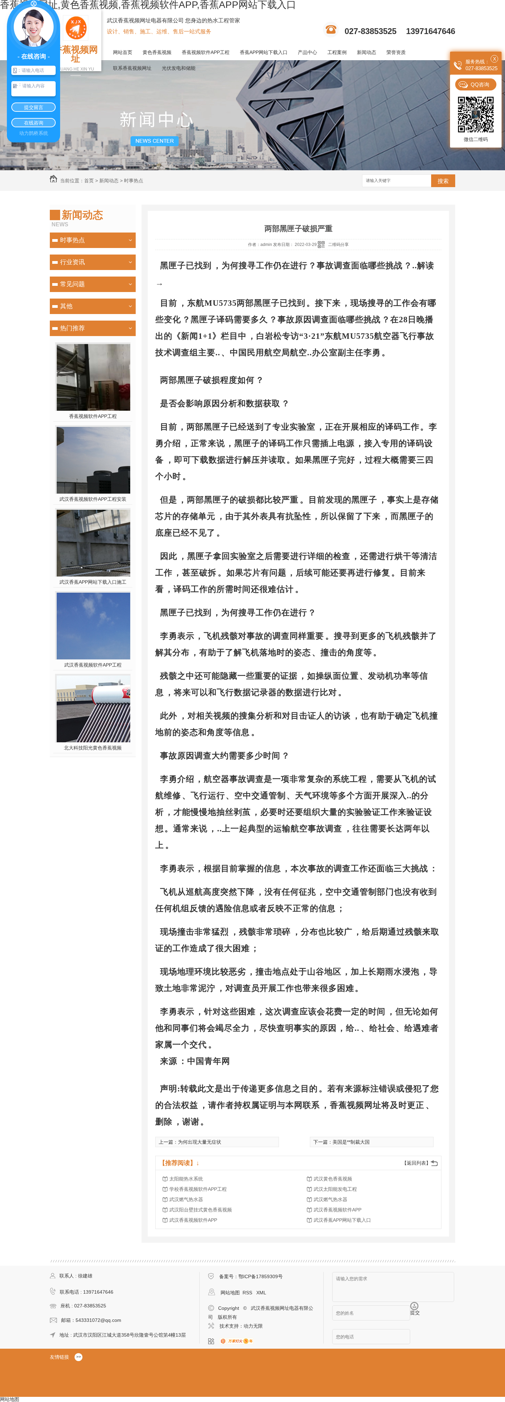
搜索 (443, 181)
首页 (89, 180)
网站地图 (230, 1292)
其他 (66, 306)
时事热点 (133, 180)
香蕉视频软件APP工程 (205, 52)
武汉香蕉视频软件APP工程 (93, 665)
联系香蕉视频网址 (132, 68)
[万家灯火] (239, 1341)
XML (261, 1292)
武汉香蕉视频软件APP (337, 1209)
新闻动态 (366, 52)
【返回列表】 (416, 1163)
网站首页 (122, 52)
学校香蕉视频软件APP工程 (198, 1189)
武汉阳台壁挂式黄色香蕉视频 (200, 1209)
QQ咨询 (480, 84)
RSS (248, 1292)
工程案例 (337, 52)
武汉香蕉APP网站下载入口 (342, 1220)
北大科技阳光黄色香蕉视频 (93, 748)
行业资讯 (72, 262)
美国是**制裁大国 (351, 1142)
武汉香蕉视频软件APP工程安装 (92, 499)
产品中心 (307, 52)
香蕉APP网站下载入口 (264, 52)
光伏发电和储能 (178, 68)
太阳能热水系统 (186, 1179)
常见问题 (72, 284)
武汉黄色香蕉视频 (333, 1179)
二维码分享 (338, 244)
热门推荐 (72, 328)
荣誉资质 (396, 52)
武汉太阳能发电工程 (335, 1189)
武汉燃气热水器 (186, 1199)
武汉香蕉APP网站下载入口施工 (92, 582)
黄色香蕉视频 (157, 52)
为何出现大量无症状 (199, 1142)
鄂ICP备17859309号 (260, 1276)
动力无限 (253, 1326)
